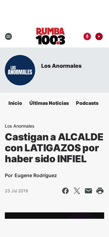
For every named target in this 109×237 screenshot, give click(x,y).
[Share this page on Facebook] (65, 191)
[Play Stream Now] (99, 36)
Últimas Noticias (49, 103)
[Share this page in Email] (88, 191)
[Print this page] (100, 191)
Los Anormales (61, 66)
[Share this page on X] (77, 191)
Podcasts (87, 103)
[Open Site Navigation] (8, 36)
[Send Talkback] (87, 36)
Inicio (15, 103)
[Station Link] (50, 36)
